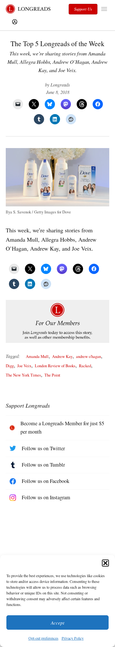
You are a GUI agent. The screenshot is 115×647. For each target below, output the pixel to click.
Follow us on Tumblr (43, 464)
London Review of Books (55, 366)
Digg (10, 366)
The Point (52, 375)
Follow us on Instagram (46, 497)
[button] (105, 563)
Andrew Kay (62, 356)
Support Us (83, 9)
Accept (57, 622)
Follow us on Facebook (45, 481)
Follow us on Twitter (43, 448)
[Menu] (105, 9)
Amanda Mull (37, 356)
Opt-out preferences (43, 638)
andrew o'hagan (88, 356)
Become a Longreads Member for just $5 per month (62, 427)
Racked (85, 366)
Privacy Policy (73, 638)
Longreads (60, 85)
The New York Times (23, 375)
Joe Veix (24, 366)
